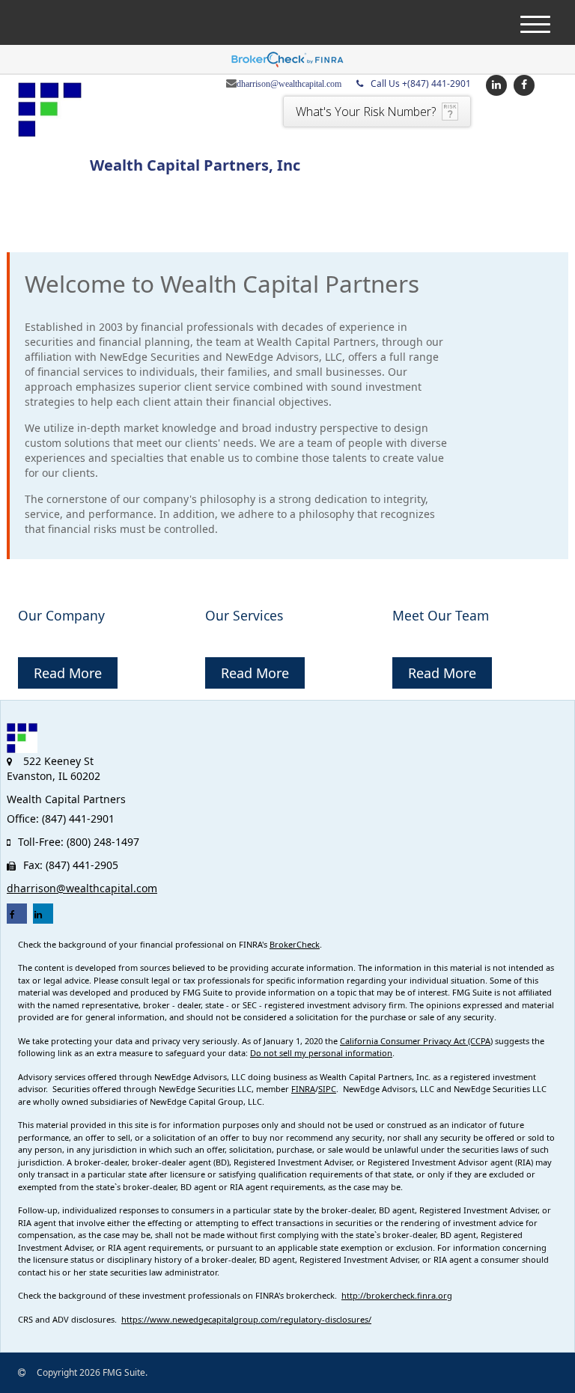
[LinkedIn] (494, 84)
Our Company (61, 615)
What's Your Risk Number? (366, 111)
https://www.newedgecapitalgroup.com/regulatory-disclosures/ (246, 1319)
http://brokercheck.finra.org (396, 1295)
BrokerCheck (295, 944)
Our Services (244, 615)
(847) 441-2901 (421, 83)
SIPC (327, 1088)
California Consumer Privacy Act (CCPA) (416, 1040)
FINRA (303, 1088)
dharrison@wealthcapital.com (289, 83)
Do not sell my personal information (321, 1052)
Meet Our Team (440, 615)
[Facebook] (522, 84)
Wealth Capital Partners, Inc (195, 165)
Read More (68, 673)
